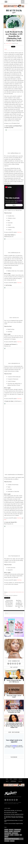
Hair (11, 779)
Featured (6, 829)
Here (5, 519)
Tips (20, 834)
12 (23, 592)
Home (7, 779)
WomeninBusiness (17, 829)
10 (19, 592)
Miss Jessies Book (8, 833)
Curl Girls (12, 841)
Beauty (7, 781)
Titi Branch (17, 834)
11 (21, 592)
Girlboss (6, 836)
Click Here (19, 232)
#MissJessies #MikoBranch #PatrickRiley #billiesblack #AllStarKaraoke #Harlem (12, 839)
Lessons (11, 834)
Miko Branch (7, 834)
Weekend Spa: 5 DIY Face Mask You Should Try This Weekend (9, 604)
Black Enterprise (17, 831)
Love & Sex (20, 781)
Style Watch (7, 841)
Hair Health (11, 829)
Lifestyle (20, 779)
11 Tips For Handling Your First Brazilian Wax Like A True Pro (19, 604)
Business (6, 831)
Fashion (15, 779)
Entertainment (13, 781)
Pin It (6, 49)
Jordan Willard (9, 43)
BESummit (11, 831)
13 (5, 593)
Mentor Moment (15, 833)
